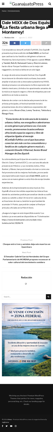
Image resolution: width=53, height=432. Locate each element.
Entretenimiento (14, 11)
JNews (9, 419)
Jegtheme (5, 422)
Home (4, 11)
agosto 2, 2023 (25, 38)
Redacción (9, 38)
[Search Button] (48, 296)
